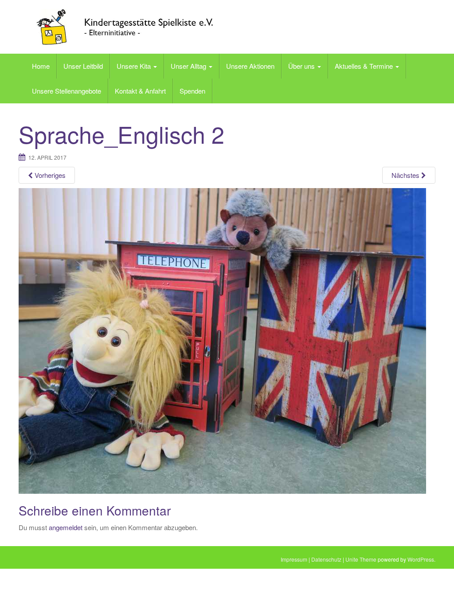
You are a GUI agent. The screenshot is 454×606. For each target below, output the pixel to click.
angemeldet (65, 527)
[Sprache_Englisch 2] (222, 340)
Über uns (302, 66)
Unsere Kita (135, 66)
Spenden (192, 90)
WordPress (420, 559)
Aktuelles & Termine (365, 66)
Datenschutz (326, 559)
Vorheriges (49, 175)
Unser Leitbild (83, 66)
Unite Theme (360, 559)
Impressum (294, 559)
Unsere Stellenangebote (66, 90)
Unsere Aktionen (250, 66)
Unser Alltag (189, 66)
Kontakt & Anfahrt (140, 90)
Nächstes (406, 175)
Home (41, 66)
